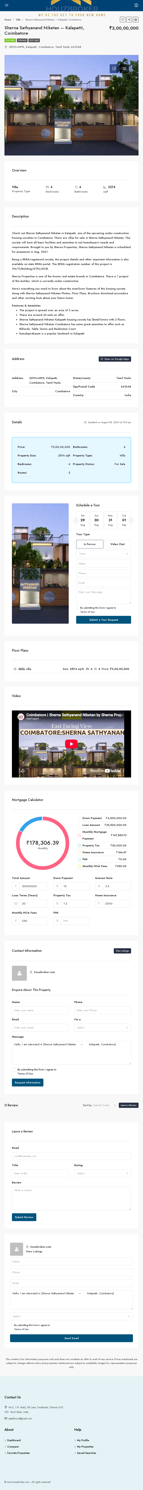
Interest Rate (103, 878)
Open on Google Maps (116, 359)
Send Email (71, 1338)
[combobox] (103, 554)
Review (16, 1182)
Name (16, 1002)
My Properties (85, 1446)
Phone (78, 1002)
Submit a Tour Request (103, 620)
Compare (13, 1446)
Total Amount (21, 878)
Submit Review (24, 1217)
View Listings (122, 951)
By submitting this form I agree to (98, 610)
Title (15, 1165)
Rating (78, 1165)
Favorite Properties (18, 1453)
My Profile (83, 1440)
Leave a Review (128, 1105)
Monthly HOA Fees (24, 913)
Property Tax (61, 895)
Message (18, 1037)
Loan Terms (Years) (24, 895)
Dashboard (14, 1440)
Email (15, 1019)
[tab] (114, 68)
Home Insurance (105, 895)
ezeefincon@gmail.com (20, 1418)
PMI (55, 913)
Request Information (27, 1082)
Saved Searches (86, 1453)
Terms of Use (87, 612)
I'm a (77, 1019)
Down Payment (63, 878)
